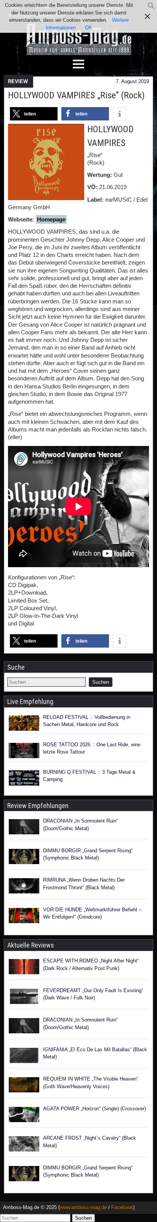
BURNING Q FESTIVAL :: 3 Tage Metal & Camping (89, 776)
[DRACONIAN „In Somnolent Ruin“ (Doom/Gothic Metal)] (24, 828)
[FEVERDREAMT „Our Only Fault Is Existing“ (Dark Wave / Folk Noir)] (24, 997)
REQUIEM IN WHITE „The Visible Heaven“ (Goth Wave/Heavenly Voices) (90, 1082)
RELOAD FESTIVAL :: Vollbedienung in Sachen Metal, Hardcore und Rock (86, 721)
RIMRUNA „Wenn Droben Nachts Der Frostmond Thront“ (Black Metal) (84, 883)
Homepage (51, 219)
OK (88, 27)
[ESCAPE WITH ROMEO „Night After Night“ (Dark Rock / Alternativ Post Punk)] (24, 968)
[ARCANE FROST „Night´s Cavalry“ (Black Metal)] (24, 1145)
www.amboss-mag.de (83, 1207)
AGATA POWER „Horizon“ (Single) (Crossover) (94, 1108)
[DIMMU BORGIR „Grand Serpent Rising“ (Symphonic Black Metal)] (24, 857)
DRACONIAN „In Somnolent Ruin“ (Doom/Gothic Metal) (80, 824)
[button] (151, 8)
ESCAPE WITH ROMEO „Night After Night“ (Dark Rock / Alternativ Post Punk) (91, 964)
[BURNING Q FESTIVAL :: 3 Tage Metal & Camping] (24, 778)
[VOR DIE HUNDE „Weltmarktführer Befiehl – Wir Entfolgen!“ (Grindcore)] (24, 916)
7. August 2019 (132, 81)
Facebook (122, 1207)
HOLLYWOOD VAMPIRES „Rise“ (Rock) (76, 95)
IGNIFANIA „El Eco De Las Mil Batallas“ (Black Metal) (95, 1053)
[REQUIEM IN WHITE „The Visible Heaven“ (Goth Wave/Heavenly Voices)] (24, 1086)
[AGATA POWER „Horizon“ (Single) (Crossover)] (24, 1115)
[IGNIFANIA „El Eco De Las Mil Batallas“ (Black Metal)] (24, 1056)
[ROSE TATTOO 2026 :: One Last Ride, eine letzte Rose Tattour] (24, 750)
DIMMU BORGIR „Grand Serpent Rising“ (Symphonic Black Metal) (88, 854)
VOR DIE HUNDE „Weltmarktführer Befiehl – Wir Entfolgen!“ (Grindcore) (92, 913)
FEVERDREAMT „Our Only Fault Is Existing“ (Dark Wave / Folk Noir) (93, 994)
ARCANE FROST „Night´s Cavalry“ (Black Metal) (89, 1141)
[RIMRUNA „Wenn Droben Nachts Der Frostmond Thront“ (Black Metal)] (24, 887)
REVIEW (18, 81)
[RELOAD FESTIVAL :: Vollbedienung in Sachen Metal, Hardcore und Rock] (24, 723)
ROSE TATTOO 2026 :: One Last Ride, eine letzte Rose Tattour (91, 748)
